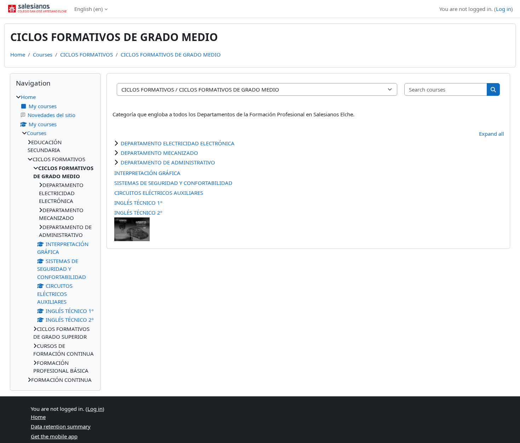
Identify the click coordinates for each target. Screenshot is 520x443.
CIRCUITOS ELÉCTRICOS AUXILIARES (158, 192)
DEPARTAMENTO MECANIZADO (159, 152)
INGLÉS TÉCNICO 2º (138, 212)
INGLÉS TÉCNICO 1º (138, 202)
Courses (42, 54)
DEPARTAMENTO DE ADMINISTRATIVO (168, 162)
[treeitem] (55, 238)
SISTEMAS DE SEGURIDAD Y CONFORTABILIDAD (173, 182)
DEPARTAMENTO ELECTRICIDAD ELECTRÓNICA (178, 143)
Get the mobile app (54, 436)
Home (17, 54)
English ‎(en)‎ (88, 8)
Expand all (491, 133)
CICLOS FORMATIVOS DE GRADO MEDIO (171, 54)
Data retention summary (61, 426)
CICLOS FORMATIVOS (86, 54)
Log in (503, 8)
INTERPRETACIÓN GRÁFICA (147, 172)
